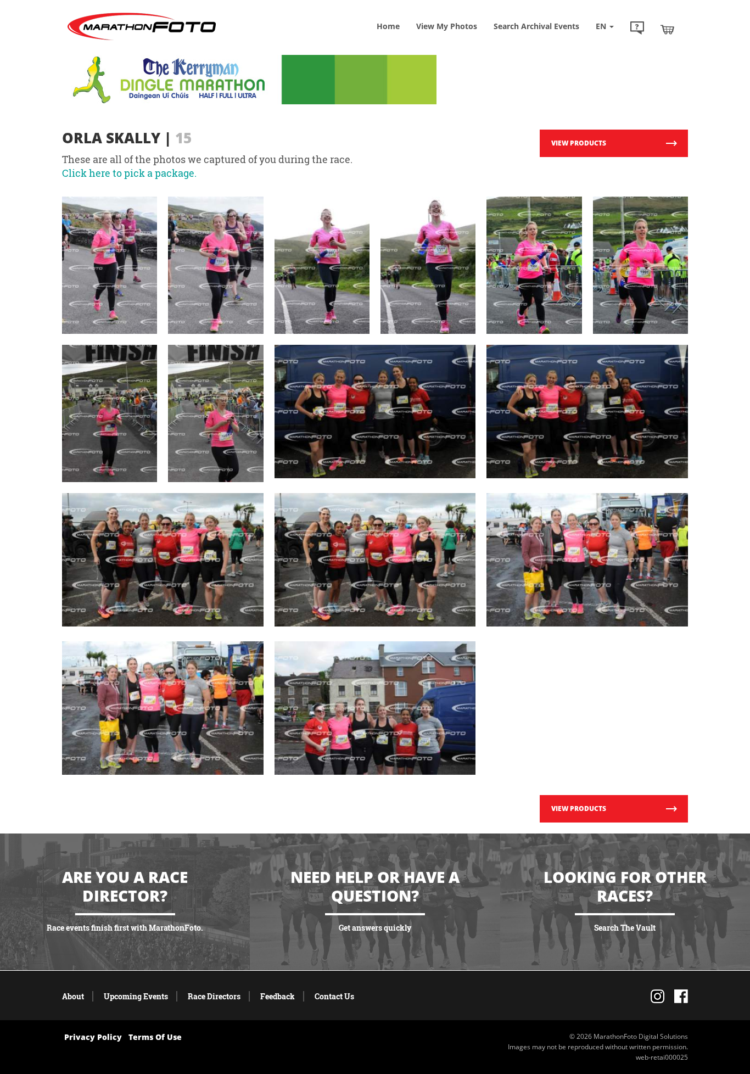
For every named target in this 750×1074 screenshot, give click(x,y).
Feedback (277, 996)
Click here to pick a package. (129, 173)
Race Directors (214, 996)
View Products (578, 143)
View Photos (446, 26)
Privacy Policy (93, 1037)
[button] (637, 29)
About (73, 996)
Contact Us (334, 996)
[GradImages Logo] (142, 40)
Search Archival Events (536, 26)
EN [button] (602, 26)
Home (388, 26)
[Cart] (667, 29)
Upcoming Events (136, 996)
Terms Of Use (155, 1037)
